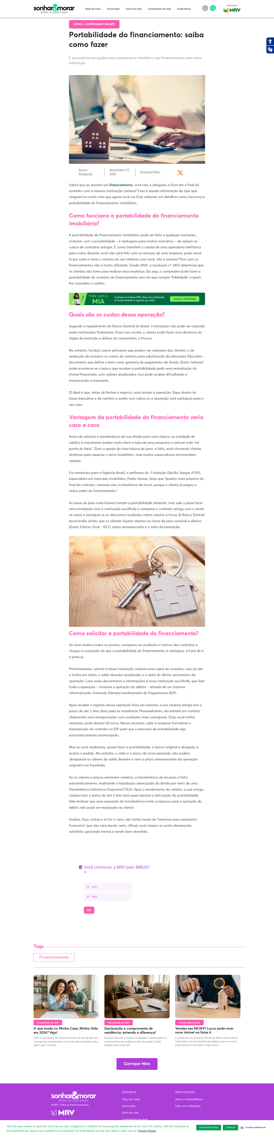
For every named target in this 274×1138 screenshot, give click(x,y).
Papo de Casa (93, 9)
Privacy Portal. (147, 1131)
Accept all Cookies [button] (208, 1127)
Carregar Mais (137, 1064)
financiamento (121, 185)
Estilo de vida (133, 9)
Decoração (113, 9)
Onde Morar (184, 9)
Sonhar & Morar (54, 6)
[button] (253, 1128)
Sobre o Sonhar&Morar (189, 1099)
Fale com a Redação (188, 1106)
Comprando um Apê (159, 9)
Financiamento (54, 957)
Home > (79, 24)
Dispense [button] (230, 1127)
